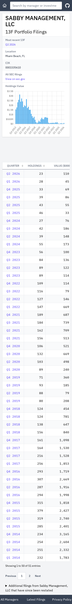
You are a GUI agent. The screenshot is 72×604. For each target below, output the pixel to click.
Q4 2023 (13, 252)
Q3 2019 (13, 385)
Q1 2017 (13, 463)
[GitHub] (67, 5)
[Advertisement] (36, 149)
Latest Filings (36, 599)
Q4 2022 (13, 283)
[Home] (4, 5)
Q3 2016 (13, 479)
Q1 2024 (13, 244)
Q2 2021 (13, 330)
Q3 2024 (13, 228)
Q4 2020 (13, 346)
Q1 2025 (13, 213)
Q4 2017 (13, 440)
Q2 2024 (13, 236)
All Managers (9, 599)
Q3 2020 (13, 354)
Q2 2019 (13, 393)
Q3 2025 (13, 197)
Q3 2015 (13, 510)
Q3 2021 (13, 322)
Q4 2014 (13, 534)
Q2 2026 (10, 44)
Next (38, 576)
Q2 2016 (13, 487)
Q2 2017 (13, 456)
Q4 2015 (13, 503)
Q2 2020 (13, 362)
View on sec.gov (15, 79)
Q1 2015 (13, 526)
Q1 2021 (13, 338)
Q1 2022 (13, 307)
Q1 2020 (13, 369)
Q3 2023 (13, 260)
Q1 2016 (13, 495)
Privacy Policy (61, 599)
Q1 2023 (13, 275)
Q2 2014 (13, 550)
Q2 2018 (13, 424)
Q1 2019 (13, 401)
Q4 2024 (13, 220)
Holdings (34, 165)
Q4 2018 (13, 409)
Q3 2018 (13, 416)
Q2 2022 (13, 299)
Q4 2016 (13, 471)
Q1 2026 (13, 181)
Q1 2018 (13, 432)
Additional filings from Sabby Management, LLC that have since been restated (36, 588)
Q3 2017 (13, 448)
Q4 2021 (13, 315)
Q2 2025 (13, 205)
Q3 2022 (13, 291)
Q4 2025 (13, 189)
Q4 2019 (13, 377)
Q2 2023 (13, 268)
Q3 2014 (13, 542)
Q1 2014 (13, 557)
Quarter (13, 165)
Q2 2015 (13, 518)
